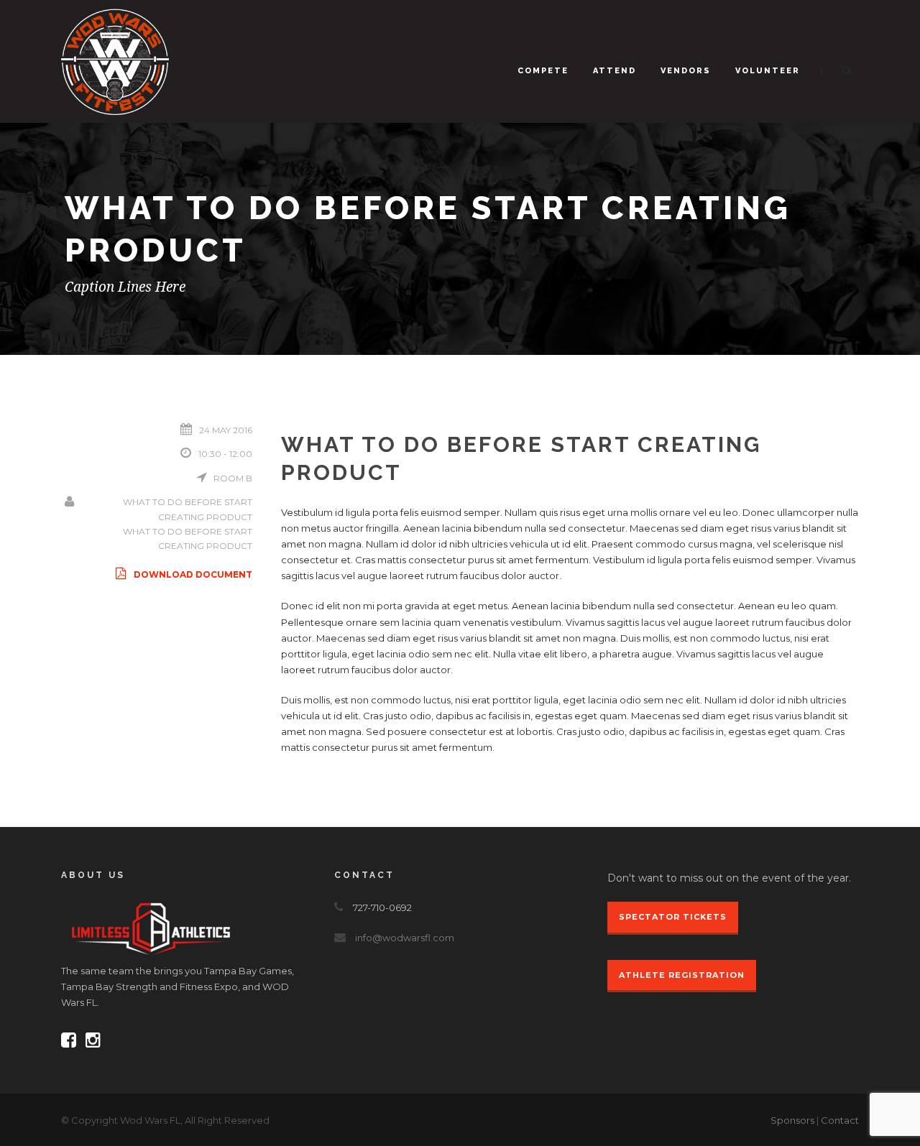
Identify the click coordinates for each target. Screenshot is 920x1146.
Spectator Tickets (673, 917)
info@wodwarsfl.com (404, 937)
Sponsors (792, 1120)
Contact (840, 1120)
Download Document (193, 574)
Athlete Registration (682, 975)
